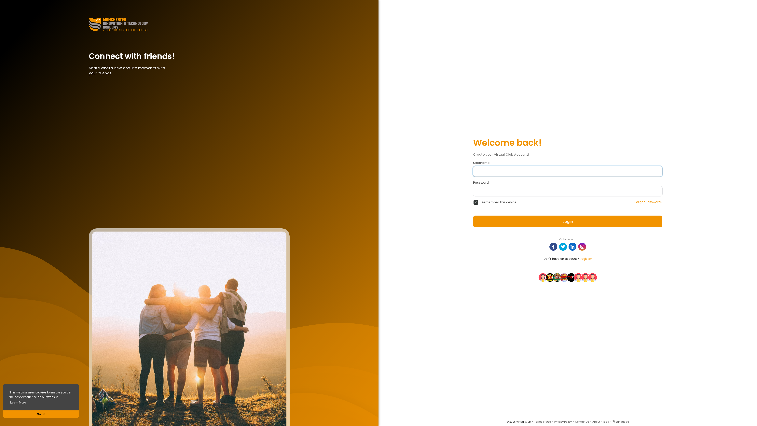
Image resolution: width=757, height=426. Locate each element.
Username (481, 163)
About (596, 422)
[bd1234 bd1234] (550, 277)
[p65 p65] (557, 277)
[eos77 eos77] (571, 277)
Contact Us (582, 422)
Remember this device (498, 202)
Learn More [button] (18, 402)
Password (481, 182)
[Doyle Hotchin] (585, 277)
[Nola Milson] (578, 277)
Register (586, 259)
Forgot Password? (648, 202)
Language (622, 422)
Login (568, 221)
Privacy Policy (563, 422)
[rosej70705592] (543, 277)
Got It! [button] (41, 414)
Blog (606, 422)
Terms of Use (542, 422)
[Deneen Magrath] (592, 277)
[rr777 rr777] (564, 277)
